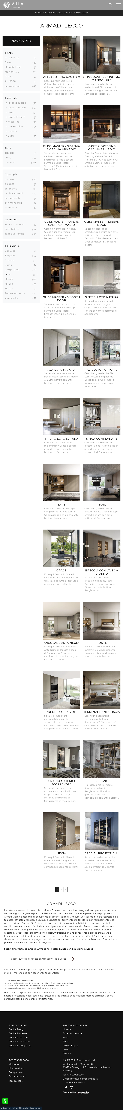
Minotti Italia (14, 67)
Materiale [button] (11, 98)
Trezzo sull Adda (16, 293)
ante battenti (14, 229)
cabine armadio (16, 193)
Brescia (11, 260)
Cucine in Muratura (19, 1041)
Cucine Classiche (18, 1037)
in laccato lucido (16, 102)
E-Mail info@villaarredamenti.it (80, 1078)
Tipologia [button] (11, 174)
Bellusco (11, 251)
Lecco (10, 274)
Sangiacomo (14, 86)
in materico (13, 121)
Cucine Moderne (18, 1033)
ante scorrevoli (15, 234)
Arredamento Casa (53, 13)
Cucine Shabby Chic (20, 1045)
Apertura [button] (11, 219)
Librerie (67, 1029)
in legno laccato (16, 117)
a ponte (11, 184)
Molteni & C (13, 71)
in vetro (11, 136)
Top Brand (16, 1081)
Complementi (16, 1072)
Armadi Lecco (81, 13)
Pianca (10, 76)
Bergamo (12, 255)
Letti (65, 1049)
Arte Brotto (13, 57)
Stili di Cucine (18, 1025)
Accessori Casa (19, 1060)
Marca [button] (9, 52)
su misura (12, 207)
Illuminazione (16, 1068)
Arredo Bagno (71, 1045)
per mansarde (15, 202)
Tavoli (66, 1041)
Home (38, 13)
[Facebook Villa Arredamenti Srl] (65, 1087)
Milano (10, 284)
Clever (10, 62)
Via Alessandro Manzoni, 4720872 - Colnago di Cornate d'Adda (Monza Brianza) (87, 1067)
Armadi (68, 13)
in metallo (12, 131)
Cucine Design (17, 1029)
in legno (11, 112)
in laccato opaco (16, 107)
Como (10, 265)
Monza (10, 288)
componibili (13, 198)
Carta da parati (17, 1076)
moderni (11, 162)
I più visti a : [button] (13, 246)
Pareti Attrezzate (72, 1033)
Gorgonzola (13, 269)
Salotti (66, 1037)
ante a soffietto (16, 224)
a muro (10, 179)
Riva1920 (11, 81)
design (10, 157)
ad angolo (12, 188)
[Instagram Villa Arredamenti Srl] (70, 1087)
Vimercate (12, 298)
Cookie (14, 1108)
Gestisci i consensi (30, 1108)
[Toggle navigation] (118, 4)
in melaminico (15, 126)
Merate (10, 279)
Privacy (5, 1108)
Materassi (14, 1064)
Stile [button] (8, 148)
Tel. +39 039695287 (73, 1074)
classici (10, 152)
